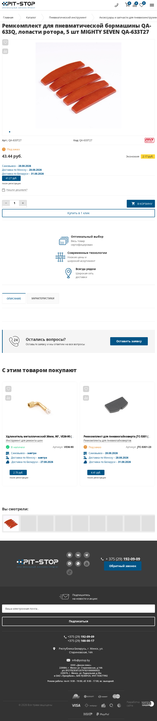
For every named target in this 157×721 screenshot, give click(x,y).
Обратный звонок (122, 566)
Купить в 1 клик (78, 213)
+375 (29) (81, 637)
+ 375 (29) (123, 558)
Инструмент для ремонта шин (24, 440)
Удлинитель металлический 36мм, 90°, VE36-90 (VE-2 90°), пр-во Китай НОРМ (57, 436)
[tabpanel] (78, 85)
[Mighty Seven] (149, 140)
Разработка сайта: (133, 703)
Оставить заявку (129, 341)
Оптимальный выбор (87, 236)
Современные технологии (87, 253)
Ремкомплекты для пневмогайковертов (107, 440)
